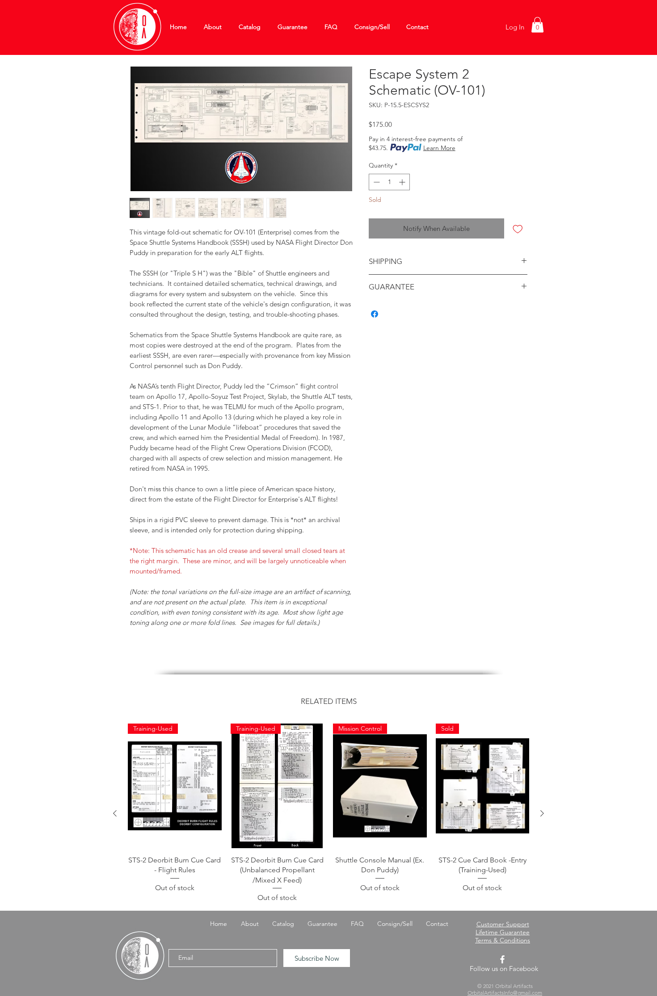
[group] (329, 813)
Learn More (439, 148)
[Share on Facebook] (374, 314)
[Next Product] (542, 813)
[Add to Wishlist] (518, 228)
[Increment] (403, 182)
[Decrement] (375, 182)
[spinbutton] (389, 182)
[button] (537, 25)
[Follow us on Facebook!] (502, 959)
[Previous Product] (115, 813)
